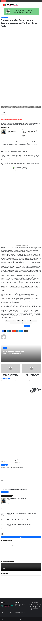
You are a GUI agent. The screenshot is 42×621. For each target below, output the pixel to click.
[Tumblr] (10, 331)
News (6, 17)
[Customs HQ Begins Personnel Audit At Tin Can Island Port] (7, 419)
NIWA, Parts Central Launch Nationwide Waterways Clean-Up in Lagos (20, 524)
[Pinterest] (13, 331)
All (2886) (21, 537)
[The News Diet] (10, 4)
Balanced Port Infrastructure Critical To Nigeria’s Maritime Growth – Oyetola (21, 513)
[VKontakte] (17, 331)
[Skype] (20, 331)
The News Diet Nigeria (18, 619)
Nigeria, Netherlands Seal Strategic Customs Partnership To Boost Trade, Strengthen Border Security (35, 390)
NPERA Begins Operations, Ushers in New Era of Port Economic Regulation (20, 528)
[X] (5, 331)
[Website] (8, 336)
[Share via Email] (25, 331)
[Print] (27, 331)
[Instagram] (10, 336)
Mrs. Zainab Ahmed (32, 320)
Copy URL (27, 326)
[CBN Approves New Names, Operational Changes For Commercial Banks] (21, 419)
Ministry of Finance (22, 320)
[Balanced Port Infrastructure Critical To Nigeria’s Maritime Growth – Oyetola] (3, 515)
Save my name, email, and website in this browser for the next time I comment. (14, 489)
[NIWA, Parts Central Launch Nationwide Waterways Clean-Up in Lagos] (3, 526)
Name (2, 480)
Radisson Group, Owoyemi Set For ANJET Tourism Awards (18, 503)
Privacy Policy (17, 614)
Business (2, 17)
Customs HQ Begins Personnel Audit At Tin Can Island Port (6, 460)
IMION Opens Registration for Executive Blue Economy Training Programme (21, 519)
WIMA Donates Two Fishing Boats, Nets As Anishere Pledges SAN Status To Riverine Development (13, 354)
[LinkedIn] (8, 331)
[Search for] (40, 5)
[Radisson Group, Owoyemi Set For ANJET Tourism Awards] (24, 134)
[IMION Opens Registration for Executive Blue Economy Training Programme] (3, 521)
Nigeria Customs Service (16, 322)
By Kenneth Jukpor (5, 28)
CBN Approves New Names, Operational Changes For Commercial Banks (20, 460)
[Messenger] (22, 331)
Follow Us (4, 573)
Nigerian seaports (27, 322)
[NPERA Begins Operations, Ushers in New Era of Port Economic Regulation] (3, 531)
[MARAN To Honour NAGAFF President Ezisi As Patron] (3, 131)
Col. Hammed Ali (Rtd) (10, 320)
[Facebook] (3, 331)
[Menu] (1, 5)
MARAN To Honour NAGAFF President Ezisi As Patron (16, 498)
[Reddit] (15, 331)
